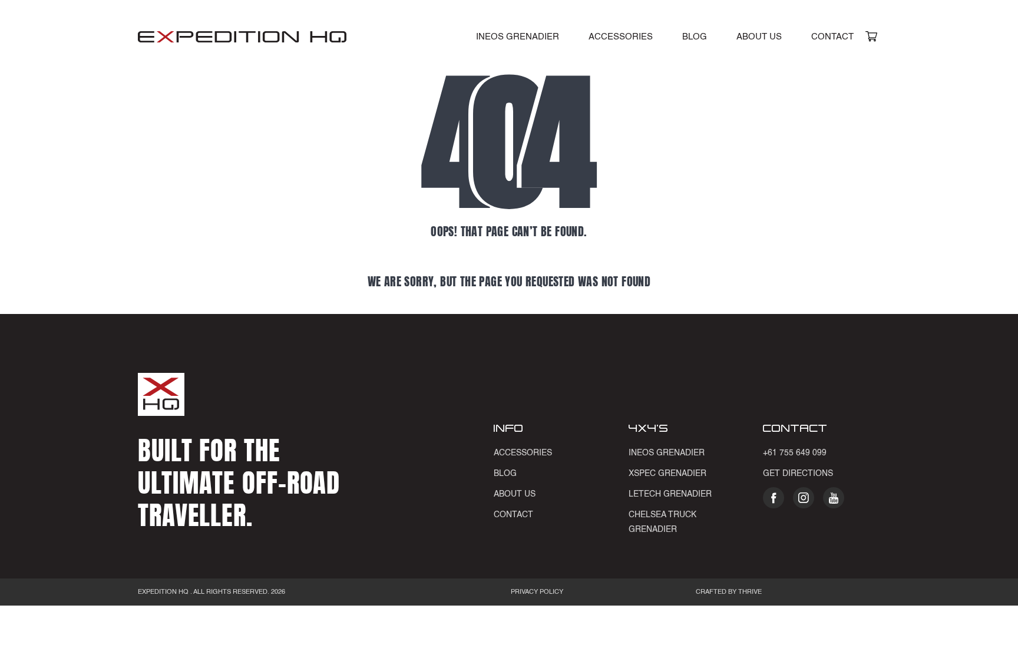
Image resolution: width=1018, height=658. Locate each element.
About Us (759, 36)
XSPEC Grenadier (667, 473)
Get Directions (798, 473)
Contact (832, 36)
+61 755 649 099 (795, 453)
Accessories (621, 36)
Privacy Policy (537, 592)
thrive (749, 592)
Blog (694, 36)
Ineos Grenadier (667, 453)
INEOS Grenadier (517, 36)
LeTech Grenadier (670, 494)
